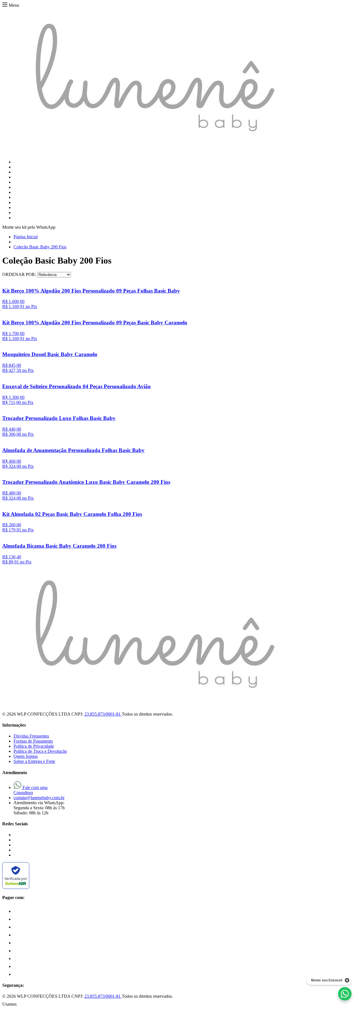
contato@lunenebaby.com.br (39, 797)
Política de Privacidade (34, 746)
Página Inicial (26, 236)
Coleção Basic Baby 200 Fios (40, 246)
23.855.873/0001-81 (103, 714)
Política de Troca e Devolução (40, 751)
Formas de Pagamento (33, 741)
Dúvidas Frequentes (31, 736)
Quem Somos (26, 756)
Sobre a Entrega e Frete (34, 761)
